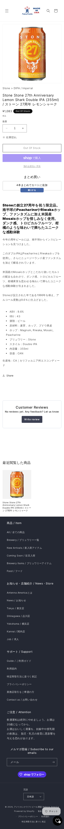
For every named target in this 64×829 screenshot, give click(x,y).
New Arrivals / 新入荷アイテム (24, 547)
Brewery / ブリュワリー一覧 (23, 539)
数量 (5, 121)
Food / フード (15, 570)
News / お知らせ (16, 600)
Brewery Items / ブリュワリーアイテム (29, 563)
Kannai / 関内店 (16, 631)
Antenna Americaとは (19, 592)
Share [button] (9, 375)
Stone (6, 88)
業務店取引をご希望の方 (20, 691)
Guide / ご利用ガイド (19, 660)
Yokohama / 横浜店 (18, 623)
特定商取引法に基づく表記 (22, 676)
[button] (7, 11)
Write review (32, 419)
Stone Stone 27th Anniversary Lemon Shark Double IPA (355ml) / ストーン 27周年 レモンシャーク (17, 506)
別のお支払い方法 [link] (32, 166)
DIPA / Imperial (23, 88)
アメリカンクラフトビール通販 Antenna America (36, 807)
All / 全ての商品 (16, 532)
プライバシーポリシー (19, 684)
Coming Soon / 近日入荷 (21, 555)
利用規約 (12, 668)
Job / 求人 (13, 639)
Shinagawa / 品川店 (18, 615)
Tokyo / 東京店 (15, 608)
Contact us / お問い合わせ (22, 699)
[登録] (53, 762)
